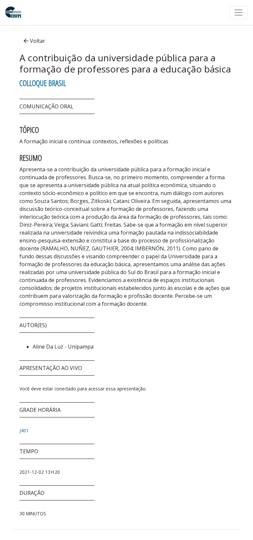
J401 (24, 430)
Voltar (37, 40)
